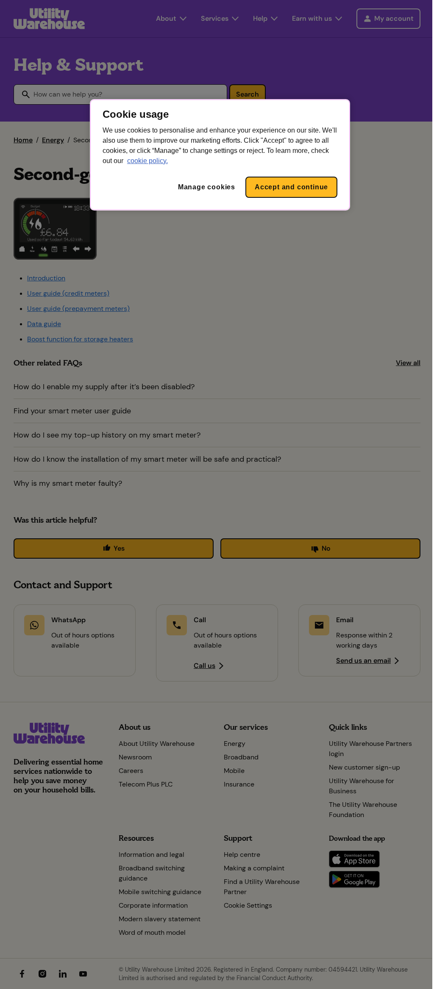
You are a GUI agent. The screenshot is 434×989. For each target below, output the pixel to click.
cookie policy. (147, 160)
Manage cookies (206, 187)
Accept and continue (291, 187)
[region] (220, 155)
